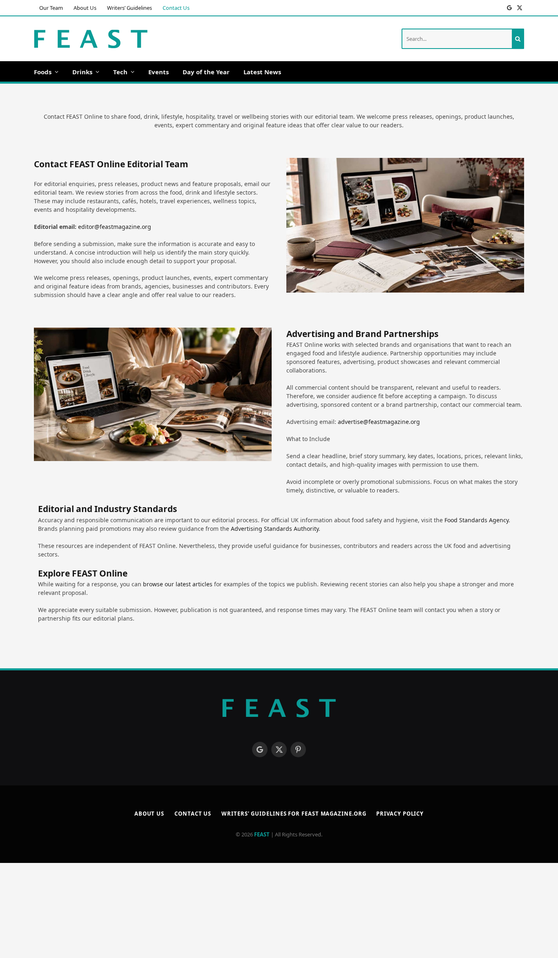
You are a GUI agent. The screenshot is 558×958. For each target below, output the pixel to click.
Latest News (262, 72)
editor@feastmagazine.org (114, 227)
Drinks (82, 72)
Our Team (51, 7)
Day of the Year (206, 72)
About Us (85, 7)
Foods (42, 72)
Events (158, 72)
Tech (120, 72)
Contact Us (176, 7)
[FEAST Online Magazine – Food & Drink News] (90, 39)
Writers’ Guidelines (129, 7)
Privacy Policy (400, 813)
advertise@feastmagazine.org (379, 422)
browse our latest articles (177, 584)
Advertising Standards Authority (275, 528)
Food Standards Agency (476, 520)
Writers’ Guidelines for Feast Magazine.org (293, 813)
